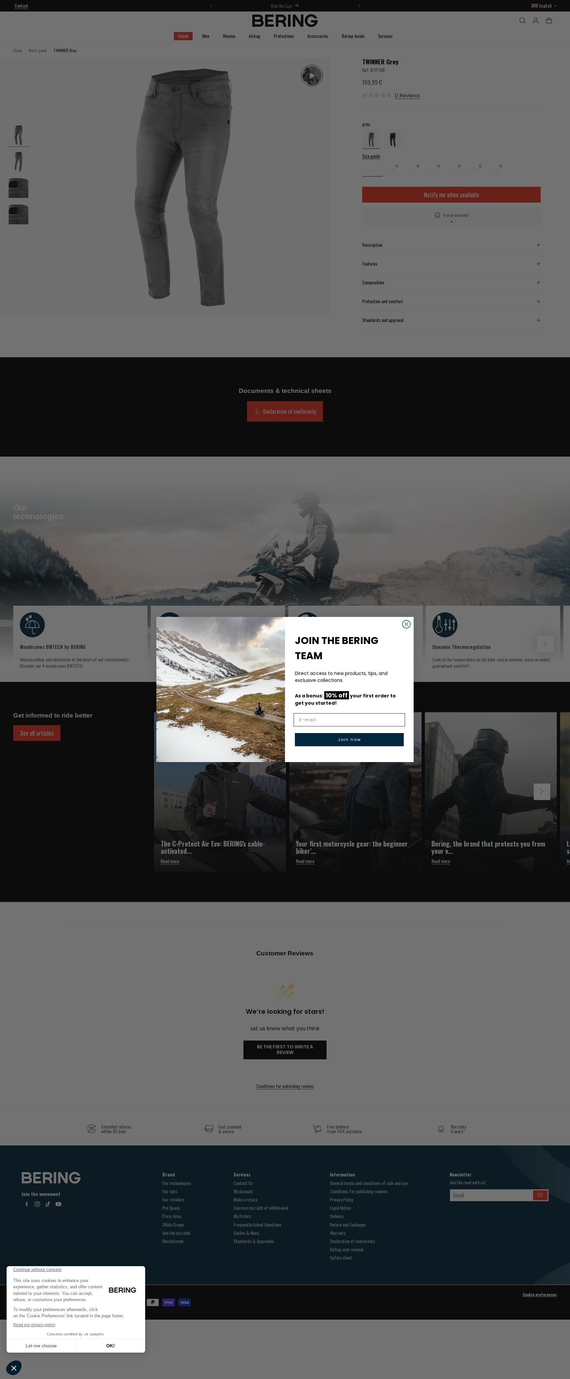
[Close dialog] (406, 624)
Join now (349, 739)
